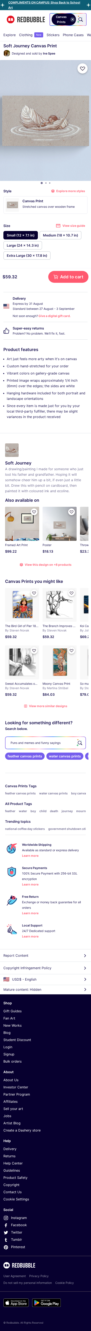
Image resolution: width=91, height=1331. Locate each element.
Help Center (13, 1163)
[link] (25, 756)
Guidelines (11, 1170)
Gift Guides (12, 1011)
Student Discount (17, 1040)
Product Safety (15, 1177)
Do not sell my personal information (27, 1283)
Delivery (10, 1149)
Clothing (30, 35)
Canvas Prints (16, 786)
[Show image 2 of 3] (46, 183)
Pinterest (18, 1247)
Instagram (19, 1218)
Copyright (11, 1185)
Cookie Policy (64, 1283)
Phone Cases (73, 35)
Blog (7, 1032)
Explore (9, 35)
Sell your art (13, 1109)
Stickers (53, 35)
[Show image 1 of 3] (42, 183)
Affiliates (10, 1101)
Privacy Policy (39, 1276)
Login (7, 1047)
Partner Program (16, 1094)
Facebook (19, 1225)
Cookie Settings (16, 1199)
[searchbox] (45, 743)
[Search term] (80, 19)
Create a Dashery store (22, 1130)
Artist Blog (12, 1123)
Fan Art (9, 1018)
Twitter (16, 1232)
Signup (8, 1054)
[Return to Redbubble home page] (26, 19)
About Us (10, 1080)
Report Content (15, 955)
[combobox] (68, 19)
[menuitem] (9, 35)
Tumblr (16, 1239)
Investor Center (15, 1087)
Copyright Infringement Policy (27, 968)
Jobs (7, 1116)
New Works (12, 1025)
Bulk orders (12, 1061)
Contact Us (12, 1192)
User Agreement (14, 1276)
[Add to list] (82, 68)
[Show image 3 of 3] (49, 183)
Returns (9, 1156)
